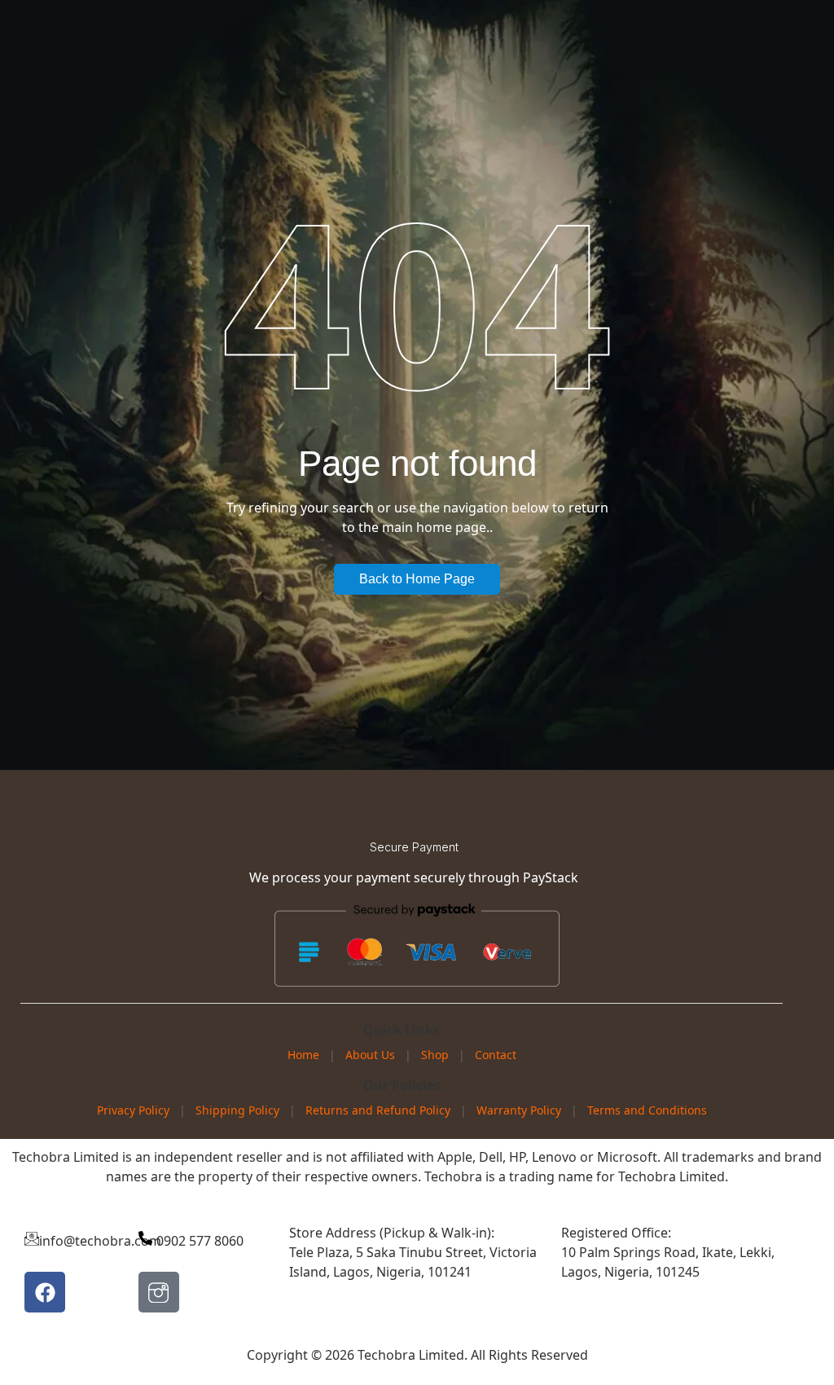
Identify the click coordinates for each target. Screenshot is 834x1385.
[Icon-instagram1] (158, 1292)
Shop (435, 1054)
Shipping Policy (237, 1110)
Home (303, 1054)
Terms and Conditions (647, 1110)
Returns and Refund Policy (377, 1110)
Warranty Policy (518, 1110)
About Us (370, 1054)
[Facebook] (44, 1292)
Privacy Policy (133, 1110)
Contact (495, 1054)
